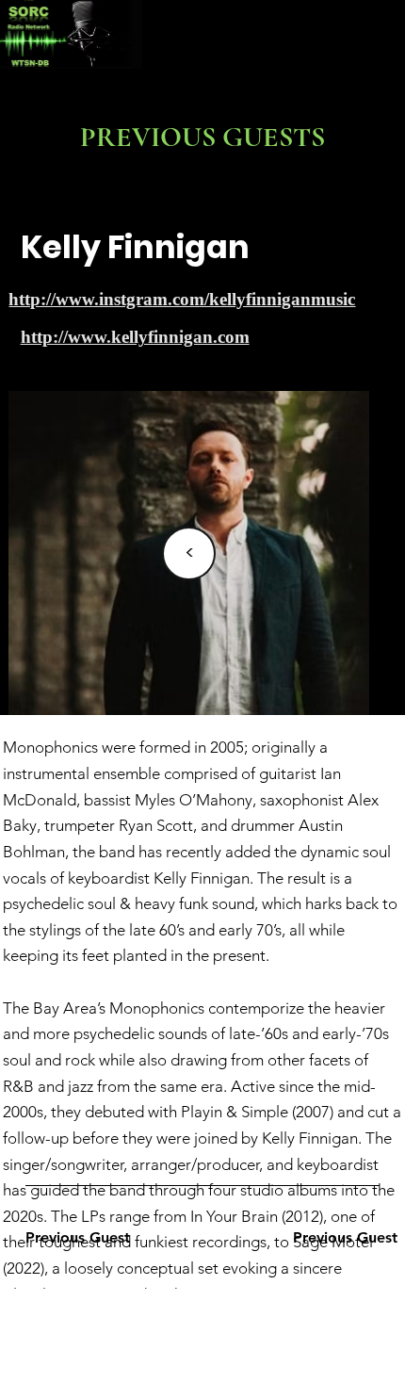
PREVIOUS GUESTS (202, 137)
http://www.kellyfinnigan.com (135, 337)
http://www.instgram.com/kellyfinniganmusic (181, 299)
